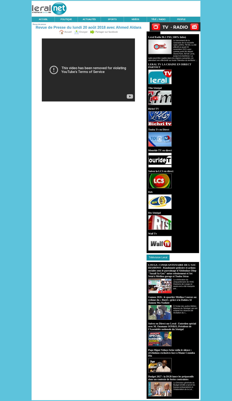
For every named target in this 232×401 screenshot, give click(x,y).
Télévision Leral (158, 257)
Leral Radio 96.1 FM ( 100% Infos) (167, 37)
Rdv (150, 192)
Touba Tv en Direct (158, 129)
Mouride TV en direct (160, 150)
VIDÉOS (135, 19)
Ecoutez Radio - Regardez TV (153, 32)
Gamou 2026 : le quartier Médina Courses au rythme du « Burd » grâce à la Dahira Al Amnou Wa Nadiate (172, 300)
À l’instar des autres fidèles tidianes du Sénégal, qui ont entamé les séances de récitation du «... (185, 309)
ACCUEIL (43, 19)
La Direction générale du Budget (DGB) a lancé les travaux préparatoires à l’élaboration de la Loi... (184, 386)
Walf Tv (152, 233)
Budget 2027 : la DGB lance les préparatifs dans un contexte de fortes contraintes (171, 378)
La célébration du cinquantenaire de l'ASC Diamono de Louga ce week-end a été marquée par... (184, 284)
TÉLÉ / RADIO (158, 19)
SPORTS (112, 19)
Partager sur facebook (106, 32)
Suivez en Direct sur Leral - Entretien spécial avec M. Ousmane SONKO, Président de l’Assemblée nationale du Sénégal (172, 326)
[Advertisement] (143, 8)
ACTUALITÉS (89, 19)
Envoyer (83, 32)
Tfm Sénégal (155, 88)
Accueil (67, 32)
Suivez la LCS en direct (160, 171)
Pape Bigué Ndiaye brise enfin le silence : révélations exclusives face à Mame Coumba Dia (171, 353)
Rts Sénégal (154, 212)
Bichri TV (153, 108)
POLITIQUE (66, 19)
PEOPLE (181, 19)
